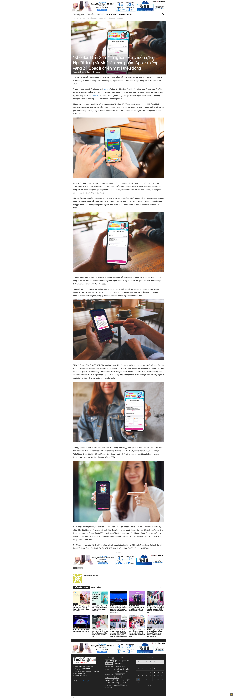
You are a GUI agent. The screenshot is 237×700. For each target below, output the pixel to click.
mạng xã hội (109, 677)
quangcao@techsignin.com (85, 681)
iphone (125, 672)
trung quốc (123, 682)
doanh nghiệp (109, 666)
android (109, 658)
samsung (111, 680)
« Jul (149, 685)
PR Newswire (111, 14)
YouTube (100, 14)
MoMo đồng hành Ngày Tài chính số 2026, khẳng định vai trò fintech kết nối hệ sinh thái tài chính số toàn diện (155, 609)
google (124, 669)
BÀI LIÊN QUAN (81, 587)
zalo (124, 685)
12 (146, 672)
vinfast (108, 685)
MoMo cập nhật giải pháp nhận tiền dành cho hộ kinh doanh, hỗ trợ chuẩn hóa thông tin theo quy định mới (100, 633)
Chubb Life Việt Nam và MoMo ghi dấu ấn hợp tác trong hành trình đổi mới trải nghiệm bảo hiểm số (136, 608)
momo (80, 568)
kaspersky (109, 674)
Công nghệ (77, 18)
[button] (163, 14)
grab (107, 671)
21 (154, 676)
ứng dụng (108, 687)
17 (138, 676)
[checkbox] (231, 694)
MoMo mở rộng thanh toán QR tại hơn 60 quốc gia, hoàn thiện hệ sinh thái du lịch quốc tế (81, 608)
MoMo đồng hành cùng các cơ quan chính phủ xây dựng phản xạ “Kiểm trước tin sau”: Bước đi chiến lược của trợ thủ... (118, 609)
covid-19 (108, 663)
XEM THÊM (96, 587)
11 (142, 672)
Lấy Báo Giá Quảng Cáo (81, 675)
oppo (118, 677)
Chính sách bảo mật (80, 673)
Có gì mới (75, 603)
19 (146, 676)
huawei (115, 672)
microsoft (120, 674)
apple (109, 661)
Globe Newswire (125, 14)
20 (150, 676)
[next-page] (163, 588)
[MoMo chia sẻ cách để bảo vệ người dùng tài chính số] (81, 621)
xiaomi (117, 685)
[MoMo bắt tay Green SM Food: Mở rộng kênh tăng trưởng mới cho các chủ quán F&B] (100, 598)
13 (150, 672)
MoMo (106, 89)
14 (154, 672)
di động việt (118, 663)
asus (118, 660)
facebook (120, 666)
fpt (107, 669)
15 (158, 672)
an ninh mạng (119, 657)
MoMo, (96, 95)
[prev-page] (161, 588)
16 (162, 672)
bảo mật (126, 660)
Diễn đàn (90, 14)
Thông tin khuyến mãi (87, 72)
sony (107, 682)
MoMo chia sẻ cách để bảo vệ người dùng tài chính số (81, 630)
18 (142, 676)
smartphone (125, 680)
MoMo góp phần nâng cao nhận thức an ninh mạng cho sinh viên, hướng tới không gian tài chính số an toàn (137, 633)
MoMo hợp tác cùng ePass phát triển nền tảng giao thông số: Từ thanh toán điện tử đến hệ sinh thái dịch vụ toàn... (155, 633)
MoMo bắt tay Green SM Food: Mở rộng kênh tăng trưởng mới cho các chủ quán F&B (99, 608)
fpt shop (115, 669)
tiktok (115, 682)
